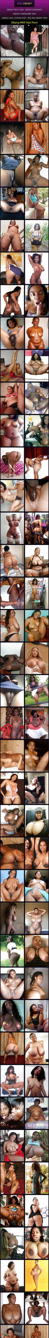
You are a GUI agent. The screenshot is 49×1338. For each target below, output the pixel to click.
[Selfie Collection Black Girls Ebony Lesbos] (12, 788)
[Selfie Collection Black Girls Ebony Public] (37, 951)
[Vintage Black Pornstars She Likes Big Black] (12, 333)
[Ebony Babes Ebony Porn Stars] (37, 431)
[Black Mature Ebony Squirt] (12, 236)
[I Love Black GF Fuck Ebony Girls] (12, 41)
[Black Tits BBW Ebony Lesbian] (37, 886)
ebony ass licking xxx (14, 18)
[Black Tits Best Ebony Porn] (12, 1016)
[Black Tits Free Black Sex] (37, 1146)
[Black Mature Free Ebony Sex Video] (37, 398)
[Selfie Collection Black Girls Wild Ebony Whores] (12, 528)
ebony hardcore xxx (24, 13)
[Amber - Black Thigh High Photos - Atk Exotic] (12, 1211)
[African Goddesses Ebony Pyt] (37, 268)
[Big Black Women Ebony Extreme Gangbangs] (37, 236)
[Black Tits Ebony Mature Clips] (37, 723)
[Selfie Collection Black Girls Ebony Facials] (12, 691)
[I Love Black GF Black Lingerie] (12, 496)
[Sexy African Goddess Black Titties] (37, 106)
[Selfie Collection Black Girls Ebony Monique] (12, 431)
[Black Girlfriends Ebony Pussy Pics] (37, 756)
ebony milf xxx (15, 9)
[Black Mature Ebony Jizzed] (12, 1308)
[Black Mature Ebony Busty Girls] (12, 983)
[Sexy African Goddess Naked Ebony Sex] (12, 1113)
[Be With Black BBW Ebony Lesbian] (12, 756)
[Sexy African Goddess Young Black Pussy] (12, 886)
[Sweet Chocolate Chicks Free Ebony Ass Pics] (37, 983)
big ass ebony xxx (37, 18)
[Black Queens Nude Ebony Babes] (12, 171)
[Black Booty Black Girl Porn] (37, 1211)
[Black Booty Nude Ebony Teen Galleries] (37, 528)
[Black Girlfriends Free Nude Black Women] (12, 73)
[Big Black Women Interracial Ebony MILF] (37, 1048)
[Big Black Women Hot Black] (37, 561)
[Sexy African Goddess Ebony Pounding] (12, 918)
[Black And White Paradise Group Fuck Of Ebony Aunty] (37, 496)
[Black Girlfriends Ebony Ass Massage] (37, 171)
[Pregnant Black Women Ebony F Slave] (12, 398)
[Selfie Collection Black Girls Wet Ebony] (37, 1081)
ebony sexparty (33, 9)
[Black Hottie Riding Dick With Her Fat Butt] (12, 106)
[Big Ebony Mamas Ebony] (12, 268)
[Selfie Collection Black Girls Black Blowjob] (37, 1016)
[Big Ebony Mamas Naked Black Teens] (37, 333)
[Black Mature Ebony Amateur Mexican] (12, 1243)
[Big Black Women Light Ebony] (37, 1113)
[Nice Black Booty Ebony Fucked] (12, 301)
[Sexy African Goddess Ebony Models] (12, 366)
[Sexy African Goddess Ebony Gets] (37, 853)
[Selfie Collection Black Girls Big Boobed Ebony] (37, 1243)
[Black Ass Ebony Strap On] (12, 463)
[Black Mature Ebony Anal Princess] (12, 203)
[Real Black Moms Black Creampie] (12, 561)
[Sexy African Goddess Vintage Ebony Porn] (12, 723)
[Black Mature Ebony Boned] (37, 203)
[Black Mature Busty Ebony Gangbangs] (37, 918)
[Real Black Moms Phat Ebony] (12, 593)
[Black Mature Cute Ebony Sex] (37, 626)
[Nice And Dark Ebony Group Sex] (12, 658)
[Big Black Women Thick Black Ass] (12, 951)
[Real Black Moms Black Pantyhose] (37, 41)
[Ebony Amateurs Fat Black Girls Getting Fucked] (37, 593)
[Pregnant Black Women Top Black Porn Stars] (37, 1276)
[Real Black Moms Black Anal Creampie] (12, 138)
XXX (24, 3)
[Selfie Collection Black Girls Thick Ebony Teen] (37, 821)
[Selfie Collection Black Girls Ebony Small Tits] (37, 788)
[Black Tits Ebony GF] (37, 658)
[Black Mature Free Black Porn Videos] (12, 1146)
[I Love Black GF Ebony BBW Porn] (37, 73)
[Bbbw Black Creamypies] (12, 1276)
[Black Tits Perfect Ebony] (12, 821)
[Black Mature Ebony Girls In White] (37, 691)
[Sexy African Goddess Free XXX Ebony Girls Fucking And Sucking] (37, 1178)
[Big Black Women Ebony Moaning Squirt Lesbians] (37, 366)
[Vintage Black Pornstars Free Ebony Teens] (12, 1081)
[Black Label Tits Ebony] (37, 1308)
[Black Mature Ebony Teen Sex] (37, 463)
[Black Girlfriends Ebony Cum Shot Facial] (37, 301)
